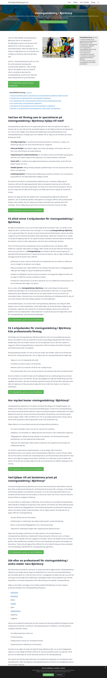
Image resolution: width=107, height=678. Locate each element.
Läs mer (69, 671)
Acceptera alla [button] (48, 674)
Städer (75, 2)
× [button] (105, 667)
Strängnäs (14, 592)
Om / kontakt (84, 2)
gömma (29, 92)
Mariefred (14, 596)
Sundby (13, 604)
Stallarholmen (16, 611)
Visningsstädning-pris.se (18, 2)
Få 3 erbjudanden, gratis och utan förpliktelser (53, 22)
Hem (69, 2)
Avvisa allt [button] (59, 674)
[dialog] (53, 672)
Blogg (93, 2)
